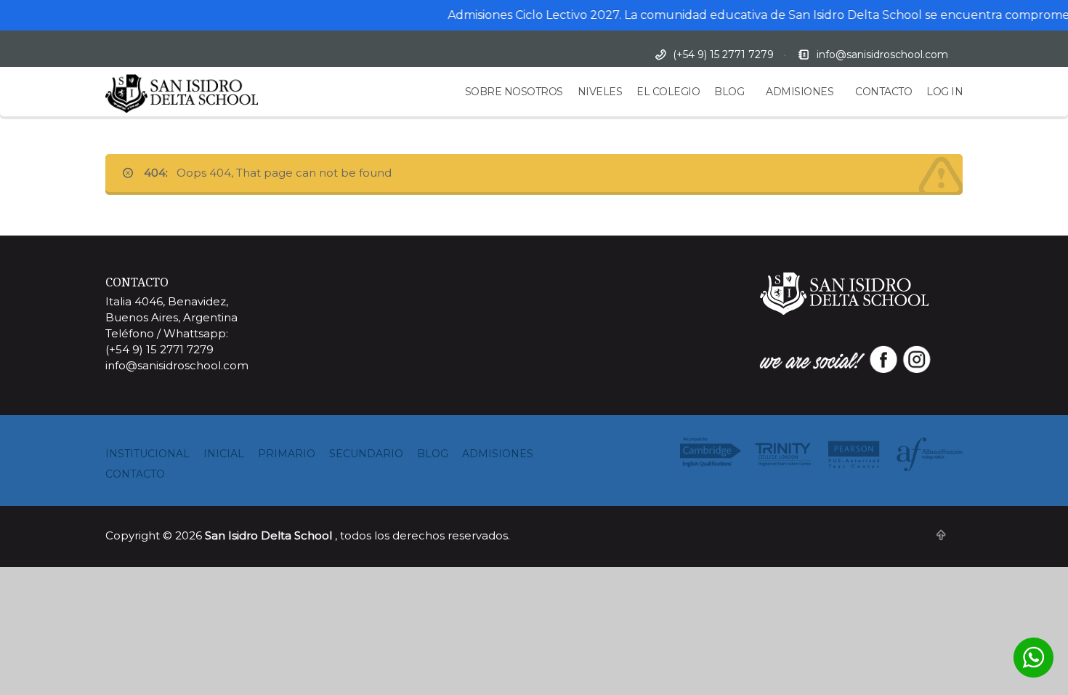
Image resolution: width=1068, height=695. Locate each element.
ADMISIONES (799, 91)
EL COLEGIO (668, 91)
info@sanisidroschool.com (882, 54)
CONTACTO (883, 91)
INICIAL (223, 453)
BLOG (729, 91)
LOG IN (944, 91)
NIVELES (600, 91)
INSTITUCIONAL (147, 453)
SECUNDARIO (366, 453)
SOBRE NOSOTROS (514, 91)
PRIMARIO (286, 453)
